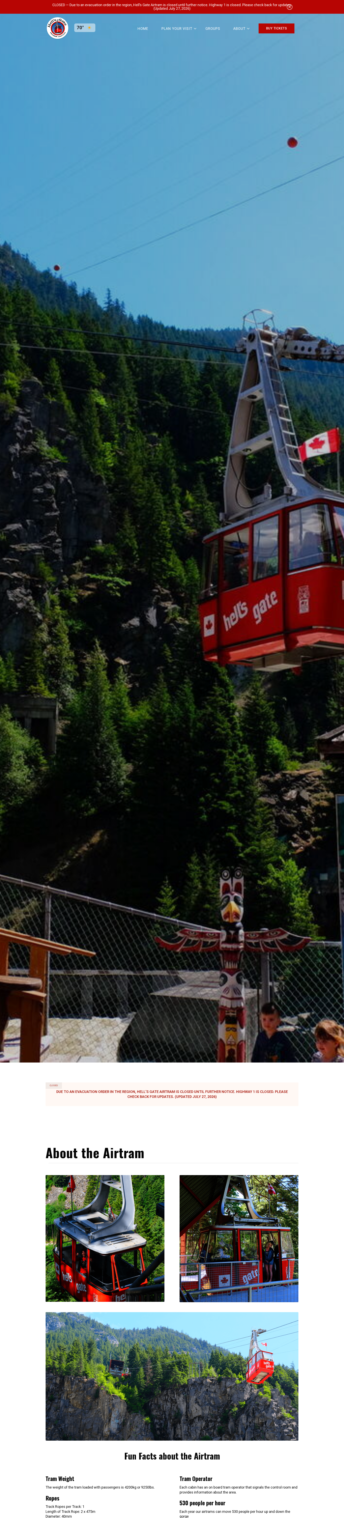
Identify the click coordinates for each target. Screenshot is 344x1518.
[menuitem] (143, 28)
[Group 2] (57, 28)
